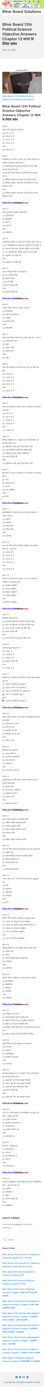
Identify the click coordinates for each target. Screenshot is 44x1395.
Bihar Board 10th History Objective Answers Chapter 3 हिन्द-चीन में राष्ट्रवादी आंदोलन (19, 1292)
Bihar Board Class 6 (18, 2)
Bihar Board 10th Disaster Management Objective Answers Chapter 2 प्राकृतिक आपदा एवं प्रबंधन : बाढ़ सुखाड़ (20, 1328)
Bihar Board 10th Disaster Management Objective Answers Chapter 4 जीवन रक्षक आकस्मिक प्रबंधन (20, 1304)
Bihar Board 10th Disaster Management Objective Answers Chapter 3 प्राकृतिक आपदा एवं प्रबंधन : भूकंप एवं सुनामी (20, 1316)
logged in (19, 1224)
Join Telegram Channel (25, 6)
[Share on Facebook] (2, 695)
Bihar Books (16, 6)
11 (6, 5)
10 (38, 2)
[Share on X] (2, 700)
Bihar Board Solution (30, 1382)
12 (10, 5)
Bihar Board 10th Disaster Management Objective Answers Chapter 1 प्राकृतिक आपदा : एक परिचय (20, 1340)
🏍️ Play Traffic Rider (36, 6)
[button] (22, 4)
